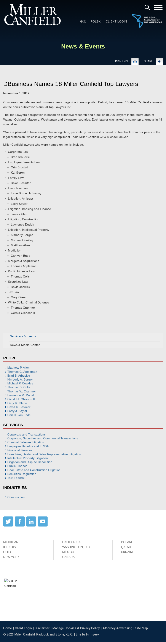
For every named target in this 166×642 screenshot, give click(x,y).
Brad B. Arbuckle (18, 375)
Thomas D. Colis (18, 387)
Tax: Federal (15, 477)
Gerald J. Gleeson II (21, 399)
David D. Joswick (18, 407)
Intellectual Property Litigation (27, 458)
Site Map (141, 628)
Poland (127, 542)
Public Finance (17, 466)
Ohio (7, 552)
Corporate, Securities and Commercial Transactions (42, 438)
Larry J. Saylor (17, 411)
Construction (16, 497)
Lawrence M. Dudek (21, 395)
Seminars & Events (23, 336)
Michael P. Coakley (20, 383)
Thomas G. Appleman (22, 371)
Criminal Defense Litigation (25, 442)
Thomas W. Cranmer (21, 391)
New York (11, 557)
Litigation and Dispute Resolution (29, 462)
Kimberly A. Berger (20, 379)
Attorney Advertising (117, 628)
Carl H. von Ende (19, 415)
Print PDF (122, 61)
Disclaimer (42, 628)
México (68, 552)
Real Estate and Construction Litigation (34, 470)
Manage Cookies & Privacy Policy (76, 628)
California (71, 542)
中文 (83, 21)
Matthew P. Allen (18, 367)
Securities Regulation (21, 474)
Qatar (126, 547)
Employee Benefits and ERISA (28, 446)
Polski (96, 21)
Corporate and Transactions (26, 434)
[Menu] (158, 8)
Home (7, 628)
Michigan (10, 542)
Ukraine (127, 552)
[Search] (147, 7)
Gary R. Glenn (17, 403)
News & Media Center (25, 345)
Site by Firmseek (87, 634)
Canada (68, 557)
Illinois (9, 547)
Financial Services (19, 450)
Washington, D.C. (76, 547)
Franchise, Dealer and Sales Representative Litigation (44, 454)
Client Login (116, 21)
